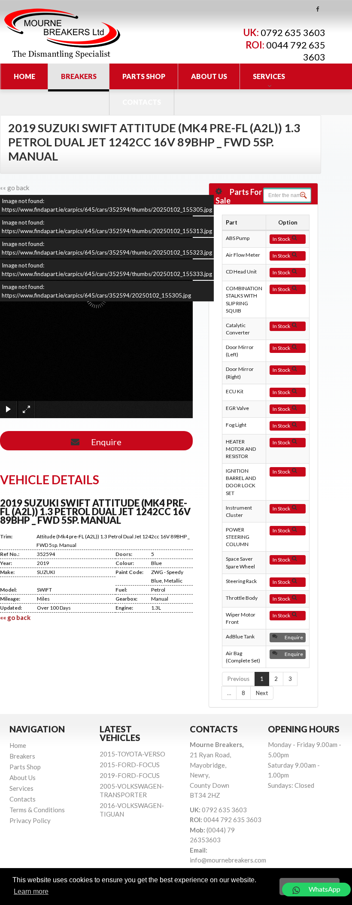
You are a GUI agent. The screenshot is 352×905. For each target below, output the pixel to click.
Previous (238, 678)
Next (262, 692)
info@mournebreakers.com (228, 860)
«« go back (14, 187)
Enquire (103, 442)
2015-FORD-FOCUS (130, 764)
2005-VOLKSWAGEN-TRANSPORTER (132, 790)
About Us (209, 76)
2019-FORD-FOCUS (130, 775)
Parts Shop (143, 76)
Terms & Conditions (37, 810)
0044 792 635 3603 (232, 819)
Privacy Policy (30, 820)
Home (24, 76)
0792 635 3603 (293, 32)
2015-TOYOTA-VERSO (132, 754)
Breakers (79, 76)
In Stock (282, 239)
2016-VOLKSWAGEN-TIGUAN (132, 810)
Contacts (141, 102)
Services (269, 76)
